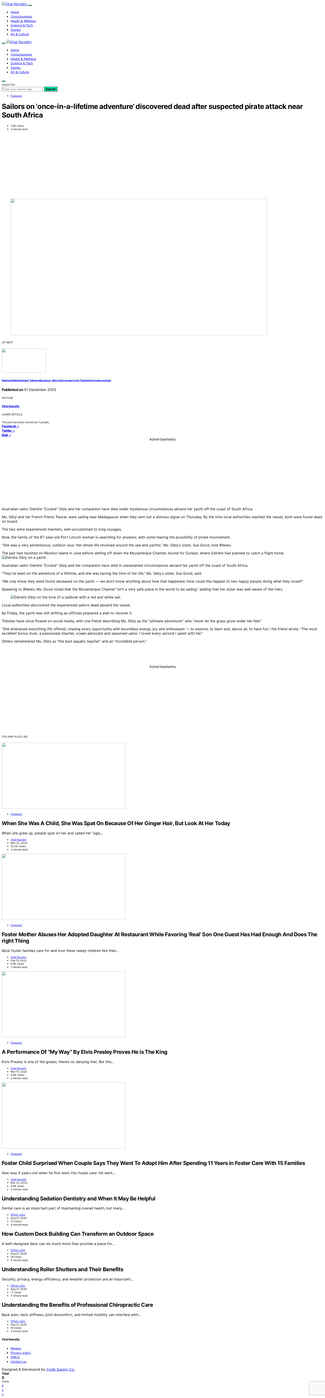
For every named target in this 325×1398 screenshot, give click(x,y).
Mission (16, 1348)
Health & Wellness (23, 21)
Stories (16, 30)
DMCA (15, 1357)
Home (15, 12)
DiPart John (18, 1214)
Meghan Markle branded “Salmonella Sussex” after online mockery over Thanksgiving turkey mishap (56, 380)
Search (51, 89)
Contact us (18, 1361)
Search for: (8, 84)
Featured (16, 95)
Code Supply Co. (60, 1369)
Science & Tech (22, 25)
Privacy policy (21, 1353)
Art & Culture (20, 34)
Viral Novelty (11, 406)
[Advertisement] (162, 164)
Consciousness (21, 16)
